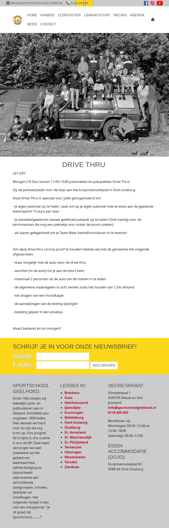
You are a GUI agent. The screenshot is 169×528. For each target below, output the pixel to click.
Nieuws (120, 15)
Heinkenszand (76, 402)
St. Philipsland (76, 442)
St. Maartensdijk (78, 437)
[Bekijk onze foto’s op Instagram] (152, 3)
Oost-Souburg (76, 422)
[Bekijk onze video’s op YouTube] (160, 3)
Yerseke (71, 462)
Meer (32, 24)
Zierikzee (72, 467)
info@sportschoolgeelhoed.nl (132, 407)
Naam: (22, 356)
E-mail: (23, 365)
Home (32, 15)
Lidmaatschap (97, 15)
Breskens (72, 392)
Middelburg (74, 417)
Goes (69, 397)
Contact (48, 24)
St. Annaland (75, 432)
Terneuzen (73, 447)
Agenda (137, 15)
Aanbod (47, 15)
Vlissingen (73, 452)
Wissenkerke (75, 457)
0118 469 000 (118, 412)
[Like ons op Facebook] (146, 3)
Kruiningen (74, 412)
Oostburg (72, 427)
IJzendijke (73, 407)
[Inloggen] (153, 20)
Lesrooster (69, 15)
